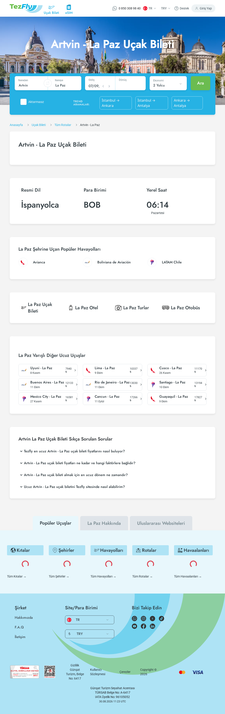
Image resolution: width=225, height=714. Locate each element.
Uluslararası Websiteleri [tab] (161, 523)
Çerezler (125, 672)
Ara (200, 83)
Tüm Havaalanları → (188, 576)
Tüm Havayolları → (103, 576)
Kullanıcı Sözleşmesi (97, 672)
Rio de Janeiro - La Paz (112, 382)
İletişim (20, 636)
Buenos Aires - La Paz (47, 382)
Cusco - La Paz (170, 368)
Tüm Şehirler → (59, 576)
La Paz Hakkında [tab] (104, 523)
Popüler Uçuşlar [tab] (55, 523)
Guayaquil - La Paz (173, 396)
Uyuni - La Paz (41, 368)
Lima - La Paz (105, 368)
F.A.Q (19, 627)
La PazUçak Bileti (40, 307)
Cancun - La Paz (107, 396)
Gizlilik (75, 665)
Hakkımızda (24, 617)
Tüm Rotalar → (142, 576)
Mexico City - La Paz (45, 396)
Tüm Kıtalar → (16, 576)
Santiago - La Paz (172, 382)
